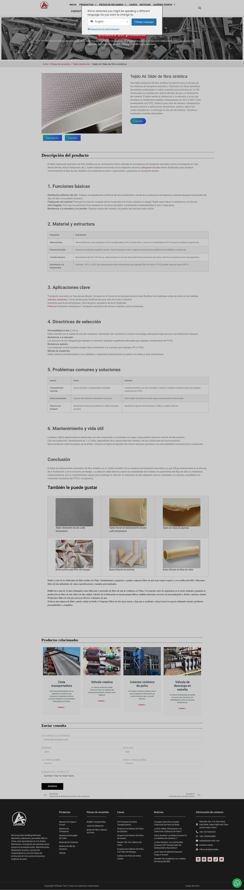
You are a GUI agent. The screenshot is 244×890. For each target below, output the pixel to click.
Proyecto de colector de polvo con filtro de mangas (130, 850)
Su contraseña (51, 760)
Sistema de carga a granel (67, 823)
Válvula (62, 853)
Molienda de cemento (68, 842)
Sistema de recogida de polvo (68, 836)
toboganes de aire (150, 167)
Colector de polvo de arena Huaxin (129, 857)
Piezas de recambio (111, 4)
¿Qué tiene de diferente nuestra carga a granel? (168, 853)
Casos (133, 4)
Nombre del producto (55, 772)
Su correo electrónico (56, 736)
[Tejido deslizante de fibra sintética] (82, 103)
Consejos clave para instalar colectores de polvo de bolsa (166, 823)
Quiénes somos (162, 4)
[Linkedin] (198, 859)
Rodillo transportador (96, 822)
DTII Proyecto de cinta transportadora (127, 823)
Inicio (73, 4)
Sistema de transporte (64, 830)
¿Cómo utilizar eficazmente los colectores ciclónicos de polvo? (168, 830)
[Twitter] (221, 859)
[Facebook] (204, 859)
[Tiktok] (215, 859)
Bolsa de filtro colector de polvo (97, 831)
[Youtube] (210, 859)
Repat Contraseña (134, 760)
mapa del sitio (192, 885)
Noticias (145, 4)
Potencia (52, 306)
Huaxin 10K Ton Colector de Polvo (129, 843)
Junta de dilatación (95, 826)
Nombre (46, 748)
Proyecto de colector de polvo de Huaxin (130, 836)
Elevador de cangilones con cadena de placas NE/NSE (170, 860)
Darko (51, 591)
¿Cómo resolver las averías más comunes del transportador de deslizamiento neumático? (168, 845)
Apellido (128, 748)
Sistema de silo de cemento (67, 847)
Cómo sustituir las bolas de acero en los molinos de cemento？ (170, 836)
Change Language (143, 22)
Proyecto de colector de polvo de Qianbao (130, 830)
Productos (86, 4)
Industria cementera (57, 299)
